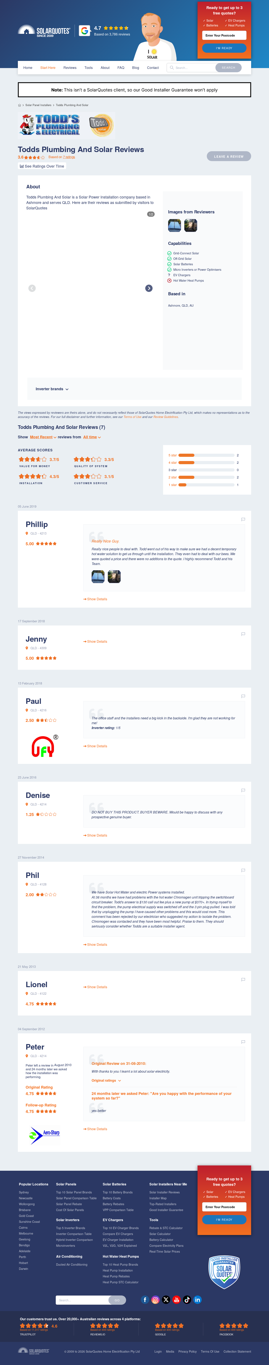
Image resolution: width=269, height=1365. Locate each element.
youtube (176, 1299)
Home (19, 105)
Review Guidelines (165, 417)
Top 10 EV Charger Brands (121, 1228)
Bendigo (24, 1245)
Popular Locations (33, 1184)
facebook (145, 1299)
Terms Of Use (210, 1351)
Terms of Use (132, 417)
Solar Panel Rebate (69, 1204)
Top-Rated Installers (162, 1204)
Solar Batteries (114, 1184)
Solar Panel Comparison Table (76, 1198)
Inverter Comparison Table (74, 1234)
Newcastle (26, 1198)
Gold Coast (26, 1216)
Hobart (23, 1263)
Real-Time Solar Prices (164, 1251)
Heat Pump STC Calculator (120, 1282)
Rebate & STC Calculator (166, 1228)
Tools (88, 67)
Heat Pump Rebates (116, 1276)
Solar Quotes (44, 31)
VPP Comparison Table (118, 1210)
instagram (155, 1299)
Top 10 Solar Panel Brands (74, 1192)
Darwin (23, 1268)
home (27, 67)
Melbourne (26, 1233)
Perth (22, 1257)
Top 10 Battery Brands (118, 1192)
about (105, 67)
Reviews (69, 67)
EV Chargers (113, 1219)
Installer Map (158, 1198)
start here (47, 67)
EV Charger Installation (118, 1240)
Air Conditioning (69, 1256)
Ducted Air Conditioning (71, 1264)
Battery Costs (112, 1198)
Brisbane (25, 1210)
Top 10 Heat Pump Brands (120, 1264)
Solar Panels (66, 1184)
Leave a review (229, 156)
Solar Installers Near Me (168, 1184)
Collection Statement (237, 1351)
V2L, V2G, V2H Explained (120, 1245)
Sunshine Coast (29, 1221)
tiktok (187, 1299)
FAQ (120, 67)
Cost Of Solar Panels (70, 1210)
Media (170, 1351)
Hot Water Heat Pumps (121, 1256)
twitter (166, 1299)
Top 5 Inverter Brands (70, 1228)
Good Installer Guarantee (166, 1210)
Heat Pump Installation (118, 1270)
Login (158, 1351)
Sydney (24, 1192)
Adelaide (24, 1251)
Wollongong (27, 1204)
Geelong (24, 1239)
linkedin (197, 1299)
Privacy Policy (187, 1351)
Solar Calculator (160, 1234)
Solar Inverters (67, 1219)
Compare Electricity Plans (166, 1245)
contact (153, 67)
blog (135, 67)
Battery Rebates (113, 1204)
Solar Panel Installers (38, 105)
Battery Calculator (161, 1240)
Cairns (23, 1227)
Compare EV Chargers (118, 1234)
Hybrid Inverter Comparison (74, 1240)
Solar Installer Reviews (164, 1192)
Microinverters (65, 1245)
